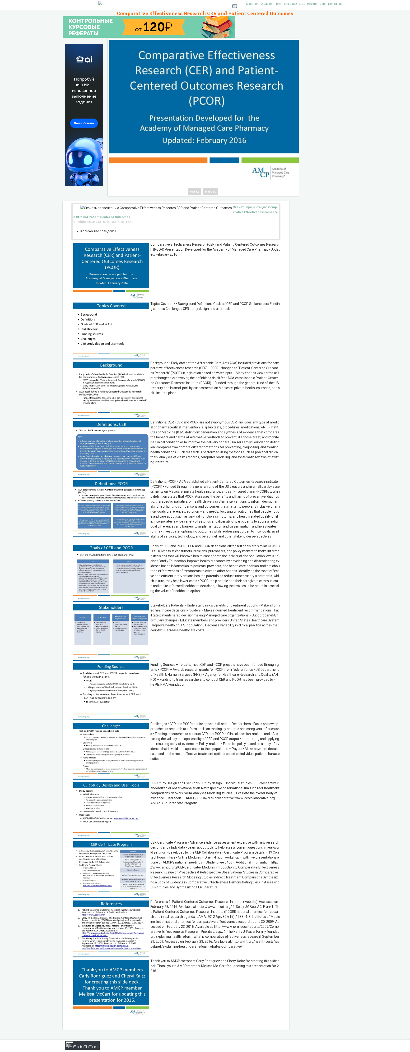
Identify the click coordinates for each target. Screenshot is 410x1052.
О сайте (266, 3)
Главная (252, 3)
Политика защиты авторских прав (300, 3)
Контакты (335, 3)
